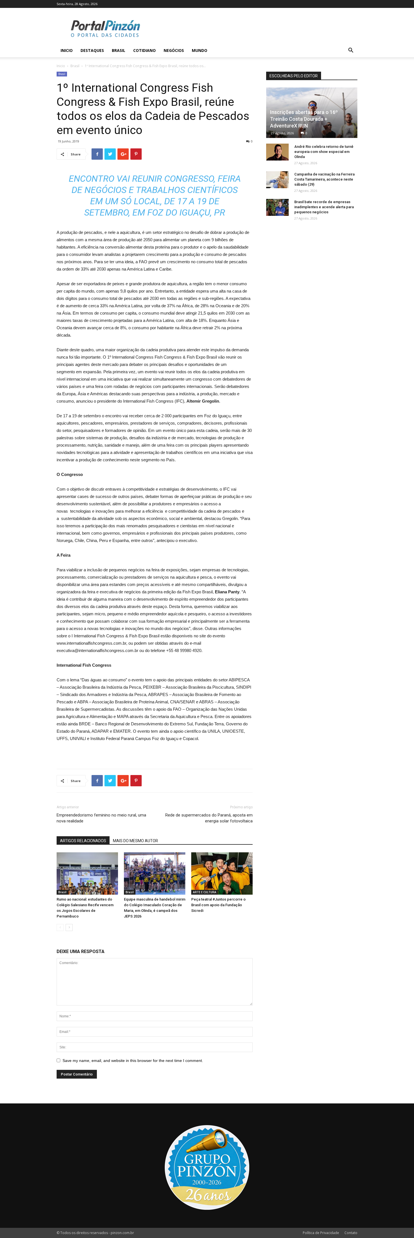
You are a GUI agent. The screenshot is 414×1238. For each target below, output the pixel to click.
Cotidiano (144, 50)
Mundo (199, 50)
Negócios (174, 50)
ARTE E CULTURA (204, 892)
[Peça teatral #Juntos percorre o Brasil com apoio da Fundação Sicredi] (222, 873)
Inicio (67, 50)
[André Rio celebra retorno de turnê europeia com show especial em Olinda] (277, 152)
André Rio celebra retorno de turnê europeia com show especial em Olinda (323, 151)
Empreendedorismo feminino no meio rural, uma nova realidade (101, 818)
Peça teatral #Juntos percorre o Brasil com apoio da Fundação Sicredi (218, 905)
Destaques (92, 50)
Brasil (118, 50)
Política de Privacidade (321, 1232)
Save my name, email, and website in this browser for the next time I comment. (133, 1060)
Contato (350, 1232)
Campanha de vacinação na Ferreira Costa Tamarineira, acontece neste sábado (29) (324, 179)
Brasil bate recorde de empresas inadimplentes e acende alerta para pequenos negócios (324, 207)
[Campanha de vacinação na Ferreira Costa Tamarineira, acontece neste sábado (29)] (277, 179)
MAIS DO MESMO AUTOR (135, 840)
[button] (350, 51)
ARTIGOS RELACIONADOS (83, 840)
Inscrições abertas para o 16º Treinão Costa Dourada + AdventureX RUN (304, 119)
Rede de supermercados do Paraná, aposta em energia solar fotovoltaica (209, 818)
